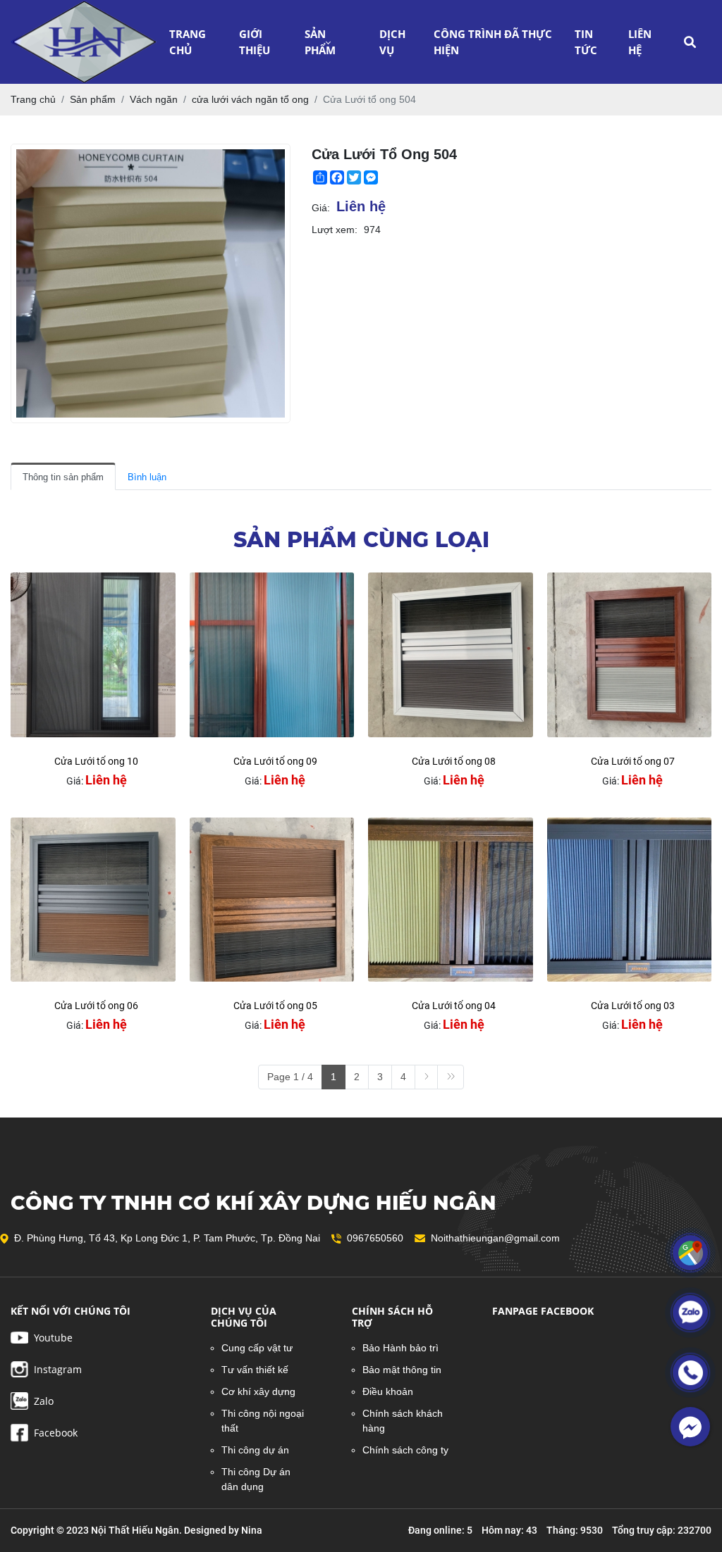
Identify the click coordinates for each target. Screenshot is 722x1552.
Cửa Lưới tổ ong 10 (96, 761)
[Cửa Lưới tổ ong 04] (450, 900)
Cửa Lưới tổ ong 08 (454, 761)
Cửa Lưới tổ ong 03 (633, 1005)
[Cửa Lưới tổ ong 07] (629, 654)
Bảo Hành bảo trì (400, 1347)
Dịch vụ (392, 42)
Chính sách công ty (405, 1450)
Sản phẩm (320, 42)
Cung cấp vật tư (257, 1347)
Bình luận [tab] (147, 477)
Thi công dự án (255, 1450)
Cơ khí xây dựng (258, 1391)
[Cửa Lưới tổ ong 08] (450, 654)
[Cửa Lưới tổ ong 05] (272, 900)
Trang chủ (187, 42)
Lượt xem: (334, 229)
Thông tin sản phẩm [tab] (63, 477)
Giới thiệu (254, 42)
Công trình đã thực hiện (493, 42)
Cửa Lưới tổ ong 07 (633, 761)
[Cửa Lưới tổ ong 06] (93, 900)
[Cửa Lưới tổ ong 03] (629, 900)
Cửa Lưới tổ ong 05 (275, 1005)
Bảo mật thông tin (401, 1369)
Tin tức (586, 42)
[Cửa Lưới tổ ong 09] (272, 654)
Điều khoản (387, 1391)
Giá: (321, 207)
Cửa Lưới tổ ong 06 (96, 1005)
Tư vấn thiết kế (254, 1369)
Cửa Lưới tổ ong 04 (454, 1005)
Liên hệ (639, 42)
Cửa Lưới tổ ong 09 (275, 761)
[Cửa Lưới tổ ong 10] (93, 654)
